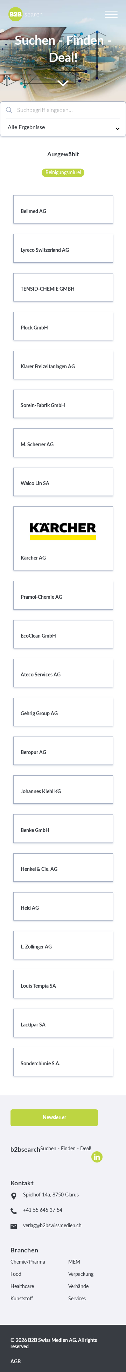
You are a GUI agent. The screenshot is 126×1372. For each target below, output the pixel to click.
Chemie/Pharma (27, 1262)
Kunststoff (21, 1298)
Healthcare (22, 1286)
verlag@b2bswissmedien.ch (52, 1225)
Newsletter (54, 1117)
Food (15, 1274)
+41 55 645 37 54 (42, 1210)
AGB (15, 1361)
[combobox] (63, 110)
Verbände (78, 1286)
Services (77, 1298)
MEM (74, 1262)
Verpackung (80, 1274)
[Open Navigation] (111, 14)
